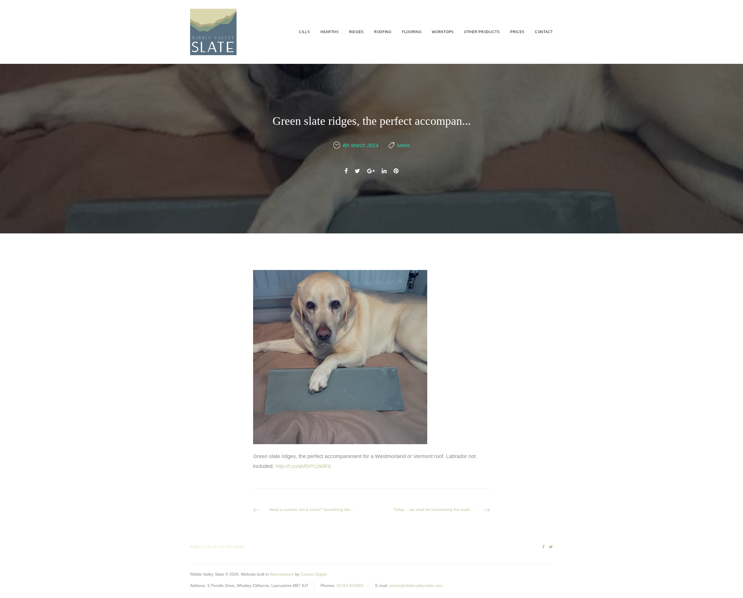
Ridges (356, 32)
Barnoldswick (282, 574)
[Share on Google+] (371, 171)
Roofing (383, 32)
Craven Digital (314, 574)
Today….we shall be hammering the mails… (433, 509)
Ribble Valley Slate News (217, 547)
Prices (517, 32)
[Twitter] (551, 547)
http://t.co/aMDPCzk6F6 (303, 466)
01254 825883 (350, 585)
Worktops (443, 32)
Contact (544, 32)
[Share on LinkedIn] (384, 171)
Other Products (482, 32)
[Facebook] (543, 547)
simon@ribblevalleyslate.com (416, 585)
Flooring (412, 32)
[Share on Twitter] (357, 171)
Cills (304, 32)
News (403, 145)
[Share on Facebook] (346, 171)
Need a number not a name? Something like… (311, 509)
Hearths (329, 32)
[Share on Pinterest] (396, 171)
